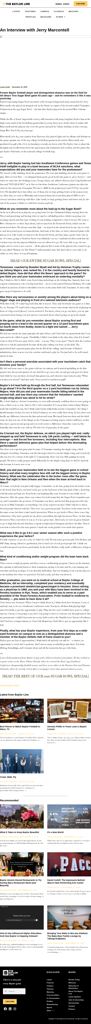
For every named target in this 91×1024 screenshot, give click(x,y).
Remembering (52, 1004)
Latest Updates (74, 997)
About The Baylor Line (75, 992)
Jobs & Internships (76, 1000)
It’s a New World (55, 832)
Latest (16, 11)
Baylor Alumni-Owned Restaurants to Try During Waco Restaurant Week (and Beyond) (20, 883)
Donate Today (74, 980)
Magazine (46, 17)
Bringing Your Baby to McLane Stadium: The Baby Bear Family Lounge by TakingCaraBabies (67, 936)
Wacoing (73, 11)
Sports (16, 685)
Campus (45, 11)
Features (30, 11)
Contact (71, 1006)
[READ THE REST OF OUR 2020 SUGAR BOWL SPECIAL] (45, 676)
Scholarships (73, 1003)
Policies (71, 1009)
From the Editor (53, 995)
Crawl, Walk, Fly (8, 777)
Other (49, 1011)
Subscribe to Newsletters (73, 987)
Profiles (31, 17)
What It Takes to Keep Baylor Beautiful (19, 832)
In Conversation (6, 685)
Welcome (72, 983)
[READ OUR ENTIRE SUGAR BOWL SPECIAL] (45, 260)
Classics (59, 11)
